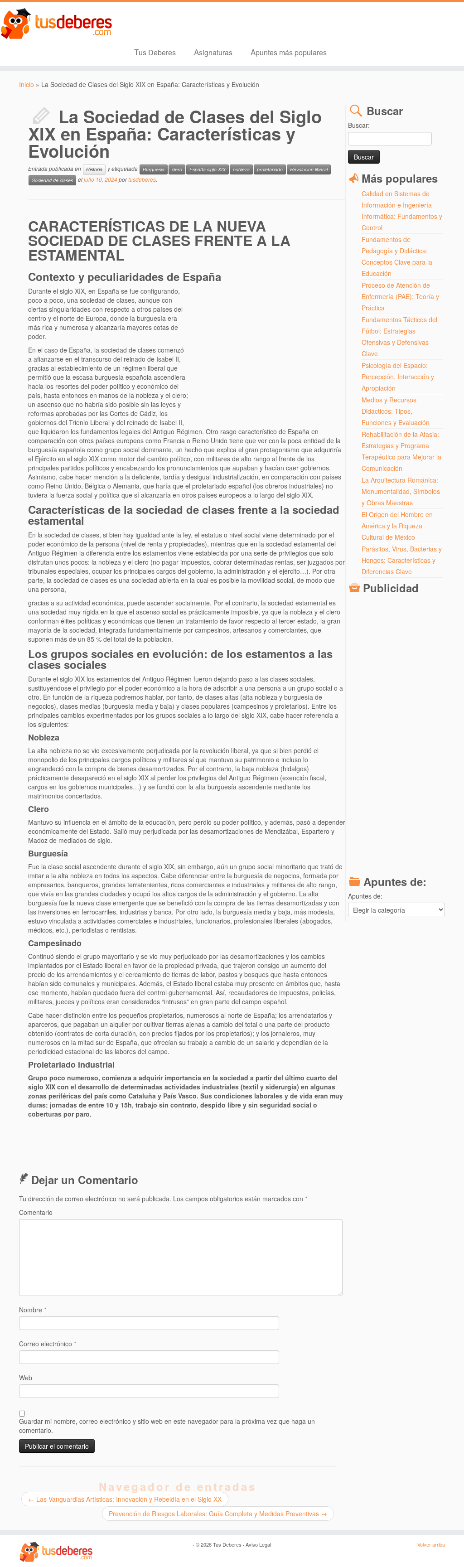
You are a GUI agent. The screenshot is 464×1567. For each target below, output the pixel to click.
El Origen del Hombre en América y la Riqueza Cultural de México (397, 526)
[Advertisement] (267, 352)
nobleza (241, 169)
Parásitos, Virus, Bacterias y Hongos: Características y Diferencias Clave (402, 560)
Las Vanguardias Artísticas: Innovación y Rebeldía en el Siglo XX (125, 1499)
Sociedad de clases (52, 180)
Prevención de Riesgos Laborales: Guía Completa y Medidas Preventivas (218, 1513)
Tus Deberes (155, 52)
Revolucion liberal (309, 169)
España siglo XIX (207, 169)
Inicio (26, 84)
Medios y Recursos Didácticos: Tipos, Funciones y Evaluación (396, 411)
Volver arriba (431, 1544)
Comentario (36, 1212)
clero (177, 169)
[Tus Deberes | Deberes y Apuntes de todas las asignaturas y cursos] (54, 24)
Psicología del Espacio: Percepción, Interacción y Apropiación (398, 376)
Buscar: (359, 125)
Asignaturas (213, 52)
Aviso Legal (258, 1544)
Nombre (32, 1309)
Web (25, 1377)
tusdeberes (142, 179)
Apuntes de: (365, 895)
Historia (94, 169)
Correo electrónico (47, 1343)
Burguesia (153, 169)
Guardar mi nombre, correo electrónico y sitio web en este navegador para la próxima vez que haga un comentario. (167, 1426)
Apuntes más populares (289, 52)
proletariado (270, 169)
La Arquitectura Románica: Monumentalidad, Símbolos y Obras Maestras (401, 491)
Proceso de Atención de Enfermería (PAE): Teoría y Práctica (400, 296)
